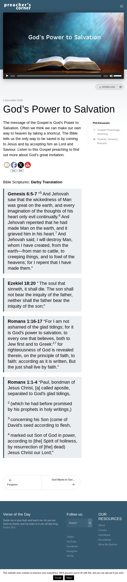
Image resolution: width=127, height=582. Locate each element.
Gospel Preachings (109, 130)
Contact (102, 530)
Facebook (72, 546)
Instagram (72, 551)
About (101, 525)
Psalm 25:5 (9, 527)
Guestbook (104, 535)
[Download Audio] (121, 87)
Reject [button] (69, 578)
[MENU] (120, 6)
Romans (102, 143)
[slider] (118, 75)
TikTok (70, 556)
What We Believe (107, 544)
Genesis (112, 139)
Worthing (102, 134)
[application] (63, 76)
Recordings (104, 539)
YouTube (72, 541)
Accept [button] (58, 578)
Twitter (70, 537)
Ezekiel (102, 139)
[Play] (7, 75)
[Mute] (111, 75)
